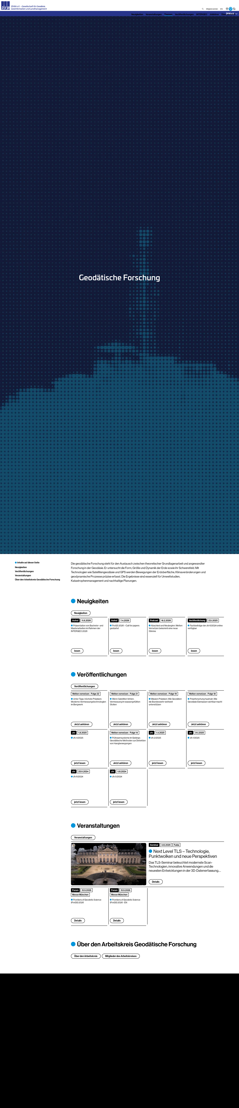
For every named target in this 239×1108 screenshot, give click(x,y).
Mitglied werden (212, 9)
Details (78, 920)
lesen (77, 650)
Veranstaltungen (154, 14)
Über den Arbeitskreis (85, 956)
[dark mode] (234, 9)
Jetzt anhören (81, 724)
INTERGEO (201, 14)
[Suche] (203, 9)
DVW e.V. (230, 13)
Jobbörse (214, 14)
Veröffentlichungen (184, 14)
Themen (168, 14)
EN (221, 9)
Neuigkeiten (137, 14)
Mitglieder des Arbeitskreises (121, 956)
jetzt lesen (79, 763)
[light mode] (227, 9)
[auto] (230, 9)
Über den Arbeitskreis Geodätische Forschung (37, 579)
